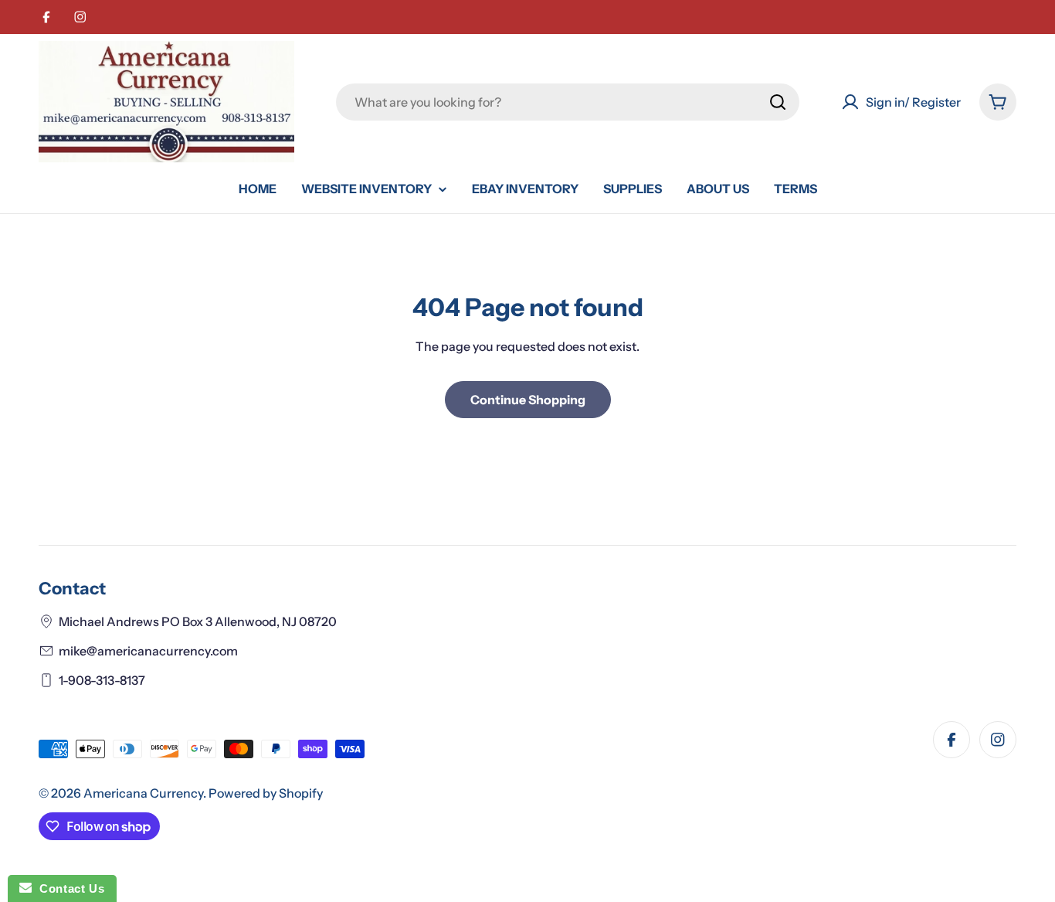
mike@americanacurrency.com (148, 651)
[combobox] (567, 102)
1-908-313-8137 (102, 680)
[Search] (777, 102)
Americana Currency (143, 793)
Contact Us (68, 888)
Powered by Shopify (266, 793)
